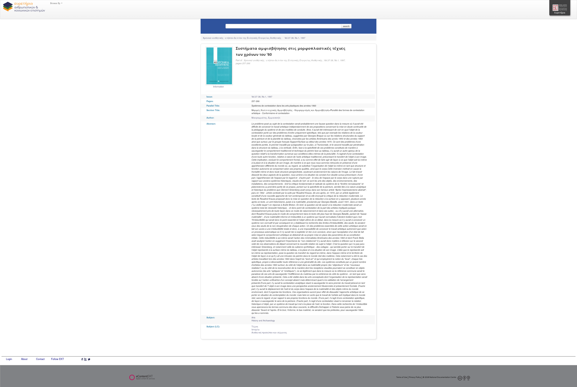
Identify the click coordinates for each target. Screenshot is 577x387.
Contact (40, 359)
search (346, 26)
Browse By (55, 3)
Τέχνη (255, 326)
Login (9, 359)
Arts (253, 317)
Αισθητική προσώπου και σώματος (269, 332)
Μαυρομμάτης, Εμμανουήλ (266, 117)
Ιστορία (255, 329)
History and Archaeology (263, 320)
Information (218, 86)
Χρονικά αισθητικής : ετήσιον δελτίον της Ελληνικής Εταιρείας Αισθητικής (242, 37)
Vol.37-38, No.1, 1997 (295, 37)
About (24, 359)
